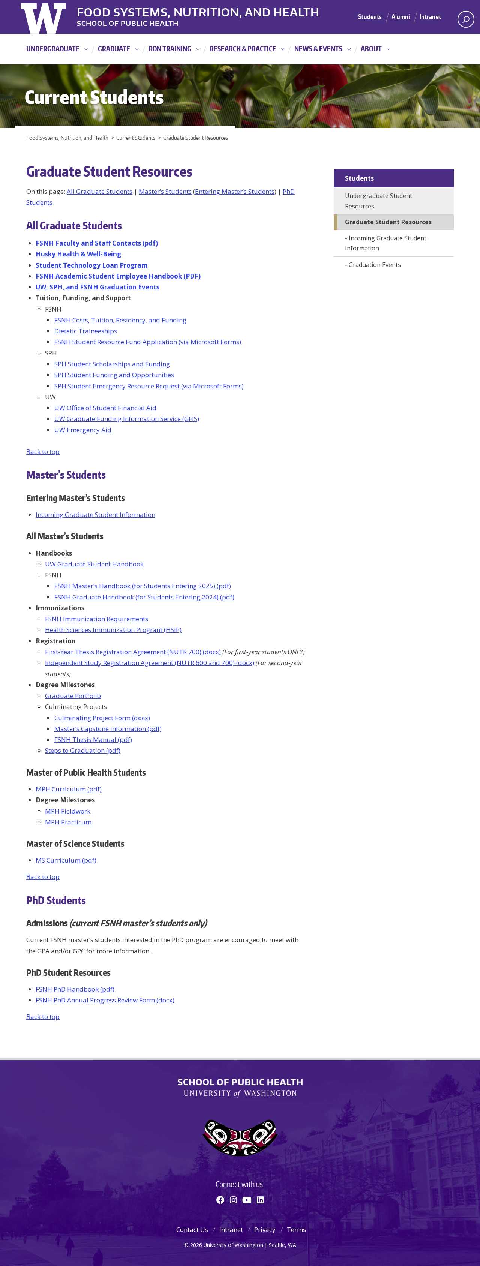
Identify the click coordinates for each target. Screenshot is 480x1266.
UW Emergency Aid (82, 429)
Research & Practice (243, 48)
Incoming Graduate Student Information (95, 514)
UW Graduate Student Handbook (94, 564)
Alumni (401, 16)
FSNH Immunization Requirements (96, 618)
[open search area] (466, 19)
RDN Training (169, 48)
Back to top (43, 451)
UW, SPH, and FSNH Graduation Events (97, 287)
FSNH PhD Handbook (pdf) (75, 989)
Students (370, 16)
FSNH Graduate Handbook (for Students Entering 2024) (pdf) (144, 597)
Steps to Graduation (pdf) (82, 750)
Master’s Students (165, 191)
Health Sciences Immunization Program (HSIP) (113, 629)
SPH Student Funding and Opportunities (114, 374)
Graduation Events (375, 265)
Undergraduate (53, 48)
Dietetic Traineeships (85, 331)
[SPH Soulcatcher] (240, 1138)
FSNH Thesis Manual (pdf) (93, 739)
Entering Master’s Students (234, 191)
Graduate (114, 48)
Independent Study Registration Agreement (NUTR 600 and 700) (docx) (149, 662)
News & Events (318, 48)
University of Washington (51, 17)
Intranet (430, 16)
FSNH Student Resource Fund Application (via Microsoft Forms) (147, 341)
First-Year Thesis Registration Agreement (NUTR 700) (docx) (133, 651)
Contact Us (192, 1229)
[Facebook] (220, 1199)
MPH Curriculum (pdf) (69, 789)
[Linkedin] (260, 1199)
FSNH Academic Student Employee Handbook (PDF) (118, 276)
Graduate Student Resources (388, 222)
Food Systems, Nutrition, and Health (198, 10)
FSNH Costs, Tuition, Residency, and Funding (120, 320)
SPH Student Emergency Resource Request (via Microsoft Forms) (149, 386)
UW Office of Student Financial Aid (105, 407)
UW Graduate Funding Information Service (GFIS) (126, 418)
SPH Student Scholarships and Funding (112, 364)
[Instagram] (233, 1199)
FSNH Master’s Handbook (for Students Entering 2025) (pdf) (142, 585)
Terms (296, 1229)
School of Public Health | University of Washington (240, 1088)
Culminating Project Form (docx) (102, 717)
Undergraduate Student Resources (378, 201)
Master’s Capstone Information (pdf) (108, 728)
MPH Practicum (68, 822)
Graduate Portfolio (73, 695)
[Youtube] (247, 1199)
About (371, 48)
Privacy (265, 1229)
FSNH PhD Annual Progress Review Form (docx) (105, 1000)
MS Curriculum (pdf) (66, 860)
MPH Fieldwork (67, 811)
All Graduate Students (99, 191)
